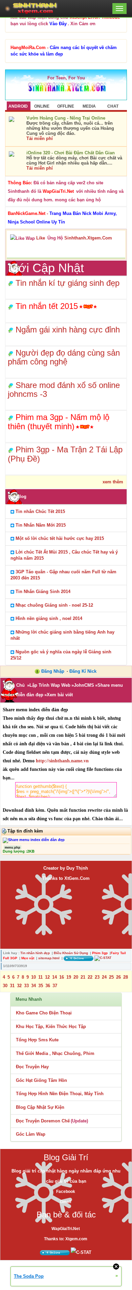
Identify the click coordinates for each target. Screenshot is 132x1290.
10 (33, 977)
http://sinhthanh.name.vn (62, 760)
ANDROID (18, 106)
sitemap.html (49, 958)
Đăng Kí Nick (82, 671)
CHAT (112, 106)
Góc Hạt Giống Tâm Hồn (41, 1080)
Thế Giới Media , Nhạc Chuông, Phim (55, 1053)
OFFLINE (65, 106)
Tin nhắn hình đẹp (35, 953)
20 (75, 977)
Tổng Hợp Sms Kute (37, 1039)
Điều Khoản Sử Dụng (71, 953)
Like (40, 237)
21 (83, 977)
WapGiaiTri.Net (65, 1228)
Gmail (65, 1201)
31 (12, 985)
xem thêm (113, 481)
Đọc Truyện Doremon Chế (43, 1120)
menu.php (12, 847)
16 (61, 977)
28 (125, 977)
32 (19, 985)
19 (68, 977)
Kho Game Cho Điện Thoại (44, 1012)
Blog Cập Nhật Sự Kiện (40, 1107)
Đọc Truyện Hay (32, 1066)
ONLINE (41, 106)
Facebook (65, 1191)
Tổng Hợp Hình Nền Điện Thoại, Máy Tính (60, 1093)
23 (97, 977)
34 (33, 985)
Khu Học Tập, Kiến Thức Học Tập (51, 1026)
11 (40, 977)
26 (118, 977)
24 (104, 977)
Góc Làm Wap (30, 1134)
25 (111, 977)
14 (54, 977)
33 (26, 985)
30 (5, 985)
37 (54, 985)
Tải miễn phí (39, 138)
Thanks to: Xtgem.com (65, 1239)
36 (47, 985)
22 (90, 977)
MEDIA (89, 106)
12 (47, 977)
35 (40, 985)
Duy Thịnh (77, 868)
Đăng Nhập (52, 671)
